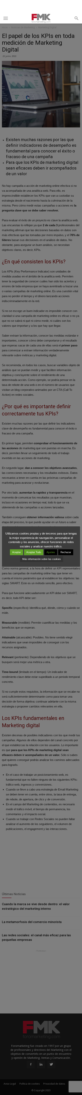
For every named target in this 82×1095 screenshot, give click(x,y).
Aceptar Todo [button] (33, 552)
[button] (76, 18)
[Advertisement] (41, 6)
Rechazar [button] (65, 552)
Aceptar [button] (16, 552)
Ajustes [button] (51, 552)
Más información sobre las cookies (41, 559)
